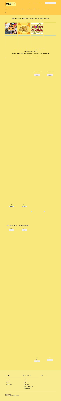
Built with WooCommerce (14, 395)
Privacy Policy (26, 384)
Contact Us (8, 380)
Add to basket (24, 206)
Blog (6, 12)
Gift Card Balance (9, 384)
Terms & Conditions (27, 388)
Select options (11, 206)
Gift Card (7, 382)
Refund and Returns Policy (28, 386)
